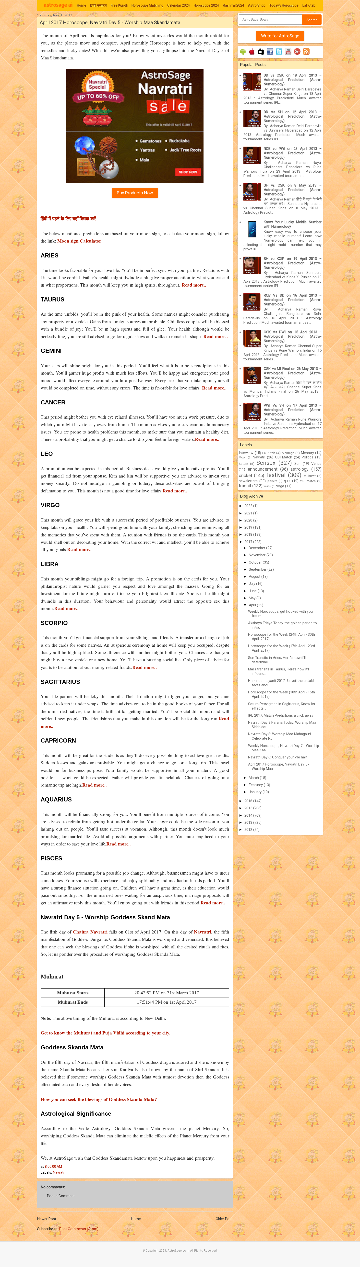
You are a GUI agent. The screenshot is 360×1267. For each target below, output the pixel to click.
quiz (287, 481)
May (252, 598)
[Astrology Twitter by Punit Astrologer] (279, 55)
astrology (299, 469)
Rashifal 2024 (233, 5)
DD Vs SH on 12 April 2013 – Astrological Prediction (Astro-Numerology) (293, 116)
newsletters (248, 481)
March (254, 778)
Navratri (59, 1172)
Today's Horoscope (284, 5)
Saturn (243, 464)
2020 (248, 520)
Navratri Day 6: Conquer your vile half (277, 757)
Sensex (266, 462)
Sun (297, 463)
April (253, 605)
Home (81, 5)
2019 (248, 527)
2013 (248, 822)
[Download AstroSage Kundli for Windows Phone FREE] (261, 55)
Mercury (307, 453)
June (253, 591)
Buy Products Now (135, 192)
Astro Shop (256, 5)
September (258, 569)
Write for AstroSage (280, 35)
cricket (245, 475)
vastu (267, 486)
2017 (248, 542)
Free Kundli (119, 5)
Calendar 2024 (178, 5)
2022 (248, 506)
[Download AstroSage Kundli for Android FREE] (243, 55)
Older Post (224, 1219)
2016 (248, 801)
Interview (246, 453)
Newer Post (46, 1219)
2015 (248, 808)
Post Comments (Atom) (78, 1229)
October (256, 562)
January (256, 792)
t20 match (308, 481)
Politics (307, 457)
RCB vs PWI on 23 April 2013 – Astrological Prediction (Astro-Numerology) (293, 153)
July (252, 583)
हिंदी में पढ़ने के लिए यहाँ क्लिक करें (68, 218)
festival (276, 475)
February (256, 785)
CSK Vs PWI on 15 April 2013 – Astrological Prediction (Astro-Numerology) (293, 336)
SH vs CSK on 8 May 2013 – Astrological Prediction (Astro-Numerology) (293, 189)
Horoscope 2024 (206, 5)
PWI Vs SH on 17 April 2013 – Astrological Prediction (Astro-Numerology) (293, 409)
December (257, 548)
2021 (248, 513)
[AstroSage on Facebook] (270, 55)
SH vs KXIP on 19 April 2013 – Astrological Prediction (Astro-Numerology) (293, 263)
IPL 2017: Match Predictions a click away (280, 715)
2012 (248, 829)
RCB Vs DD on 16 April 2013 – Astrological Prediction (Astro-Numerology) (293, 299)
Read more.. (213, 902)
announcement (262, 469)
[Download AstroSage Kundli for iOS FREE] (252, 55)
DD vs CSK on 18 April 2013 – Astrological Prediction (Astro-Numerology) (293, 79)
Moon (242, 457)
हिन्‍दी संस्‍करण (98, 5)
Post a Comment (61, 1196)
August (255, 576)
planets (272, 481)
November (257, 555)
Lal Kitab (308, 5)
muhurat (310, 476)
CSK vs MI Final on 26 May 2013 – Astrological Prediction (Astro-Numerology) (293, 373)
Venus (316, 463)
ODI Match (283, 457)
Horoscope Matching (147, 5)
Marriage (288, 453)
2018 (248, 534)
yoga (280, 486)
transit (245, 485)
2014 (248, 815)
